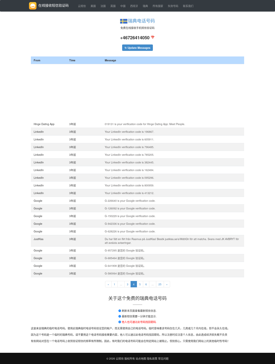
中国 (123, 6)
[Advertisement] (137, 92)
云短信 (82, 6)
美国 (93, 6)
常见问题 (163, 358)
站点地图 (141, 358)
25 (159, 284)
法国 (103, 6)
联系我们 (188, 6)
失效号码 (173, 6)
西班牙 (134, 6)
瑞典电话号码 (141, 20)
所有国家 (158, 6)
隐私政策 (151, 358)
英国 (113, 6)
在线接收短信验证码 (53, 5)
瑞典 (145, 6)
